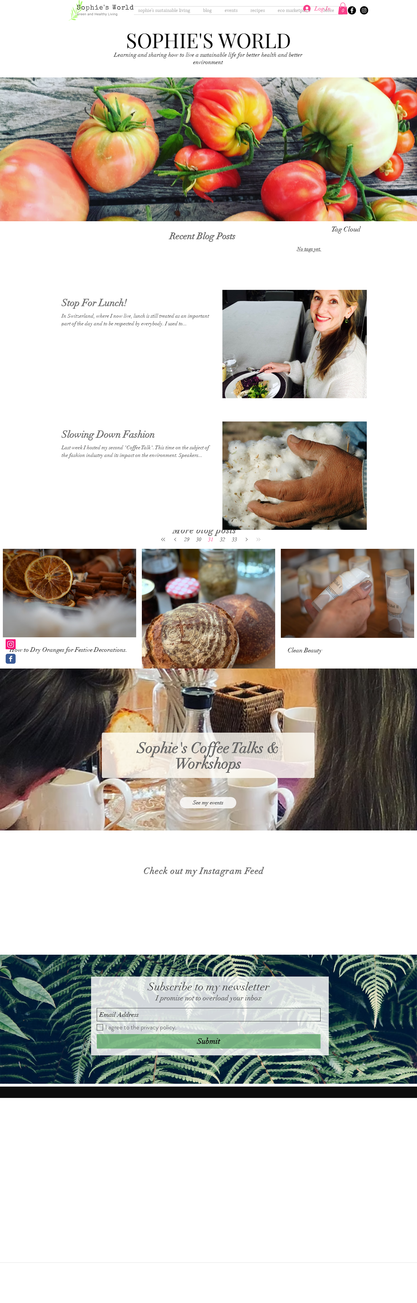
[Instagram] (364, 10)
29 (186, 539)
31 (210, 539)
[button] (343, 8)
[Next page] (246, 539)
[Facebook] (352, 10)
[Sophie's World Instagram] (11, 644)
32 (222, 539)
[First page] (163, 539)
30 (198, 539)
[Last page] (258, 539)
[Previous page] (175, 539)
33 (234, 539)
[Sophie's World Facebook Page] (11, 659)
